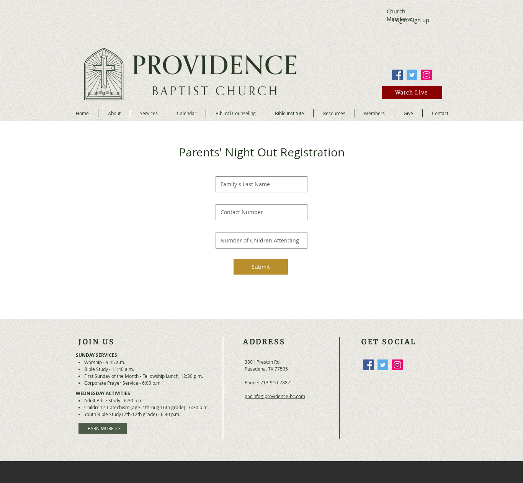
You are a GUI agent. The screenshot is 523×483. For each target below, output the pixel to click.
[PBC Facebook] (397, 75)
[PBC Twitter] (412, 75)
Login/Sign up (411, 20)
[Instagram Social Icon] (426, 75)
